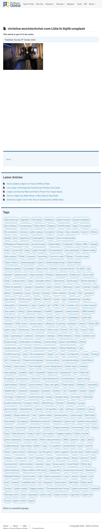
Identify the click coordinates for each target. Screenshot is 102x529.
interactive (39, 286)
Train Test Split (35, 366)
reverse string (50, 341)
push (80, 445)
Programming (10, 341)
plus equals (9, 421)
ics (40, 482)
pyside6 (73, 390)
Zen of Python (11, 225)
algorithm (25, 219)
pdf (61, 409)
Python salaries (59, 293)
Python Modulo (74, 262)
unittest (8, 366)
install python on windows (30, 341)
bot (87, 427)
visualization (74, 317)
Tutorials (60, 4)
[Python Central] (11, 4)
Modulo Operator (88, 280)
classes (94, 244)
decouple (40, 335)
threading (71, 403)
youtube (28, 286)
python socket (19, 500)
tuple (31, 280)
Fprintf (64, 329)
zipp (82, 439)
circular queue (36, 323)
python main (46, 494)
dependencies (26, 409)
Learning (61, 323)
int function (85, 225)
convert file (17, 250)
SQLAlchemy (47, 403)
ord (91, 476)
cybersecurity (34, 427)
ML (76, 329)
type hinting (26, 445)
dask (25, 354)
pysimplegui (17, 335)
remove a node (57, 256)
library (74, 458)
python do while (39, 250)
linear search (60, 482)
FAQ (24, 525)
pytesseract (65, 372)
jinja (6, 335)
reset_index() (20, 366)
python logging (61, 451)
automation (92, 384)
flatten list (84, 372)
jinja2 (50, 354)
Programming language (33, 360)
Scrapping (9, 378)
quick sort (36, 378)
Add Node (73, 482)
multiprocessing (11, 445)
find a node (88, 274)
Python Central (92, 525)
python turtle (42, 268)
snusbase (46, 390)
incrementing (77, 427)
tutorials (86, 286)
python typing (36, 232)
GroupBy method (43, 280)
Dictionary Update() (13, 268)
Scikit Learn (10, 317)
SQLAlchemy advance (40, 421)
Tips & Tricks (28, 4)
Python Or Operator (13, 286)
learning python (61, 415)
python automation (53, 476)
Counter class (76, 451)
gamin (85, 232)
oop (57, 317)
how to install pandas (66, 238)
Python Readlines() (68, 348)
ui (56, 354)
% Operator (68, 244)
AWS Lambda (88, 311)
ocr (65, 390)
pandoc (54, 268)
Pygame (51, 225)
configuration (74, 354)
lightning (39, 458)
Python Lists (53, 329)
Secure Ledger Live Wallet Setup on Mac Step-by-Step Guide (32, 195)
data (75, 225)
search (89, 445)
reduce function (61, 494)
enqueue (31, 256)
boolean (57, 390)
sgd (63, 299)
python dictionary (12, 470)
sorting (36, 293)
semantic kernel (67, 268)
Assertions (90, 470)
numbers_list (20, 458)
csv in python (48, 433)
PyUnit (23, 384)
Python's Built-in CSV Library (34, 470)
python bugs (76, 415)
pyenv (40, 262)
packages (34, 390)
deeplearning (74, 299)
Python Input (71, 366)
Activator (60, 403)
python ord (87, 494)
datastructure (61, 274)
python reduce (63, 458)
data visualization (72, 250)
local (93, 458)
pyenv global (10, 299)
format (7, 500)
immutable (29, 268)
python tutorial (19, 451)
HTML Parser (21, 323)
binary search (59, 464)
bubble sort (75, 274)
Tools (79, 4)
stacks (7, 238)
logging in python (65, 433)
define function (26, 464)
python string (83, 378)
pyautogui (33, 494)
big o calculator (73, 232)
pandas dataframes (13, 403)
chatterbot (81, 409)
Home (8, 159)
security (39, 409)
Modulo (37, 299)
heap (7, 433)
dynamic (84, 458)
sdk (40, 476)
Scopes (50, 238)
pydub (41, 305)
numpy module (30, 439)
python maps (10, 329)
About (91, 4)
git (49, 305)
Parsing (95, 354)
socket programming (55, 262)
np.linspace (22, 421)
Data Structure (18, 433)
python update (21, 488)
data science (29, 317)
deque (95, 427)
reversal (45, 293)
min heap (9, 396)
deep (49, 286)
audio (96, 286)
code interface (11, 384)
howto (30, 433)
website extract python (87, 421)
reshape (50, 335)
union (77, 286)
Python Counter (81, 433)
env (75, 372)
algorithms (24, 238)
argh (45, 445)
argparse (59, 311)
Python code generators (50, 439)
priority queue (22, 378)
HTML (55, 305)
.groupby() (89, 293)
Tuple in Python (11, 262)
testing (41, 317)
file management (38, 354)
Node (7, 451)
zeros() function (72, 311)
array (28, 293)
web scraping (10, 372)
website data (10, 390)
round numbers (35, 384)
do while (80, 268)
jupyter (32, 500)
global (37, 445)
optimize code (21, 274)
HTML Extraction (65, 335)
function (8, 488)
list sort (72, 293)
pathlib (50, 317)
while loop (67, 286)
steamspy (9, 427)
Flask (7, 280)
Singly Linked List (21, 415)
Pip (79, 293)
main (66, 476)
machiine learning (12, 354)
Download (57, 421)
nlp (81, 348)
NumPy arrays (25, 299)
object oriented (36, 274)
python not (52, 372)
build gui (69, 409)
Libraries (49, 4)
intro (34, 415)
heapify (8, 415)
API (85, 4)
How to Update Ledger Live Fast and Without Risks (28, 183)
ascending (43, 256)
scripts (49, 396)
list (63, 305)
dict (38, 433)
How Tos (39, 4)
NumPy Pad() (64, 225)
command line (11, 464)
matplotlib (95, 488)
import (84, 329)
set (89, 268)
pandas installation (81, 219)
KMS (66, 439)
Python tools (86, 482)
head (77, 335)
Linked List (20, 396)
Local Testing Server (53, 366)
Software (81, 384)
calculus (23, 232)
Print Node (36, 219)
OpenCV (47, 299)
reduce (75, 476)
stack (92, 390)
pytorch (74, 439)
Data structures (11, 219)
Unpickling (17, 293)
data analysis (10, 256)
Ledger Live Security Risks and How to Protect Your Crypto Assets (34, 191)
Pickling (49, 274)
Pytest (82, 341)
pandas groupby (28, 262)
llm (19, 317)
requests (8, 323)
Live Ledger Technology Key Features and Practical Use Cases (33, 187)
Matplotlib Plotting (12, 476)
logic (34, 305)
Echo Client (40, 225)
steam (90, 439)
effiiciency (50, 323)
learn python (10, 311)
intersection (23, 305)
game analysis (11, 409)
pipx (31, 372)
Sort (15, 238)
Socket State (54, 244)
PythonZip (88, 396)
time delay (75, 396)
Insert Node (73, 464)
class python (10, 305)
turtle (7, 250)
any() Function (29, 476)
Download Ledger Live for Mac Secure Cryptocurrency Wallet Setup (35, 199)
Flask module (68, 384)
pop (48, 464)
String (21, 311)
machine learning (36, 396)
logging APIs (55, 470)
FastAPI (48, 311)
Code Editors (87, 360)
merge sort (15, 360)
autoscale (23, 390)
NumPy (28, 348)
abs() (27, 250)
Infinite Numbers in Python (45, 348)
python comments (80, 488)
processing (21, 427)
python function (63, 219)
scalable (22, 372)
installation (49, 219)
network (15, 482)
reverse (82, 323)
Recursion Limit (11, 494)
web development (50, 378)
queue (91, 409)
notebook (29, 335)
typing (83, 476)
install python (38, 238)
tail (6, 360)
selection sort (88, 335)
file (91, 329)
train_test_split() (52, 384)
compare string (61, 396)
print (6, 482)
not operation (51, 409)
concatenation (26, 225)
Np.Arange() (72, 280)
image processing (61, 427)
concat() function (38, 244)
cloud (23, 494)
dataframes (24, 329)
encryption (49, 232)
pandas (86, 299)
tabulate (8, 274)
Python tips (86, 464)
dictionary (32, 451)
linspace (8, 458)
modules (83, 366)
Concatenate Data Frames (58, 488)
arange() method (32, 403)
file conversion (11, 232)
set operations (55, 250)
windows (71, 323)
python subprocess (13, 439)
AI (71, 329)
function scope (82, 256)
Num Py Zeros (38, 329)
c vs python (55, 445)
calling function (19, 280)
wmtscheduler (69, 445)
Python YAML (82, 244)
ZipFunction (90, 415)
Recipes (70, 4)
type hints (75, 494)
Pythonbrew (59, 280)
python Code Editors (68, 341)
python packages (34, 311)
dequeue (48, 482)
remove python (52, 360)
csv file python (46, 451)
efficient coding (89, 250)
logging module (36, 488)
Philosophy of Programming (16, 244)
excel (57, 299)
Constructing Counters (73, 470)
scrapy (81, 403)
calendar (39, 464)
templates (41, 372)
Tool (31, 458)
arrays (85, 354)
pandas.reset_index (13, 348)
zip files (50, 458)
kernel (57, 286)
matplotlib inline (28, 482)
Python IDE (93, 323)
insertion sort (73, 305)
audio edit (86, 317)
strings (60, 232)
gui (64, 317)
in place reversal (89, 305)
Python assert (91, 451)
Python (94, 232)
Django (70, 256)
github (7, 293)
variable (47, 427)
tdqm (63, 354)
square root (69, 421)
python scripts (45, 415)
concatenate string (70, 360)
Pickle (21, 256)
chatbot (83, 390)
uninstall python (68, 378)
